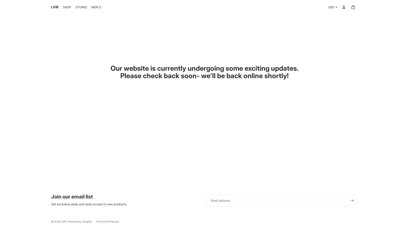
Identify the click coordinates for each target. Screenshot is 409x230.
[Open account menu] (344, 7)
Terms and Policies (107, 221)
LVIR (63, 221)
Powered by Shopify (80, 221)
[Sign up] (352, 201)
